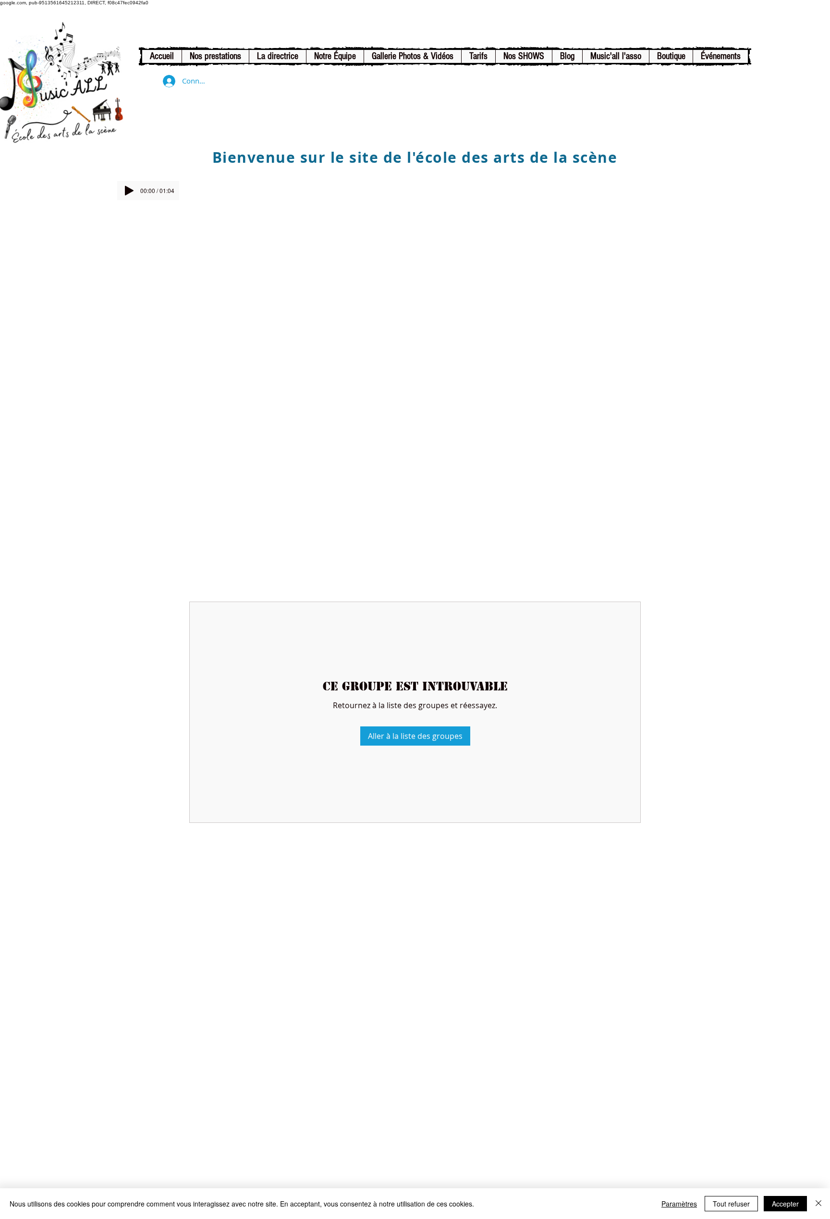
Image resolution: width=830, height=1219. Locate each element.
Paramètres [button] (679, 1203)
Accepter (785, 1203)
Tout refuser (731, 1203)
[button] (215, 56)
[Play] (129, 190)
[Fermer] (818, 1203)
